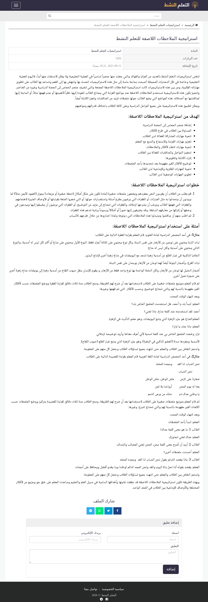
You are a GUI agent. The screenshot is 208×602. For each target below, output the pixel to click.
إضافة (170, 569)
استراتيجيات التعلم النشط (165, 25)
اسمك (175, 532)
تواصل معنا (90, 589)
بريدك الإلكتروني (91, 532)
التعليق (175, 546)
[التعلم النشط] (181, 5)
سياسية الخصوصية (113, 589)
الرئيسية (190, 25)
